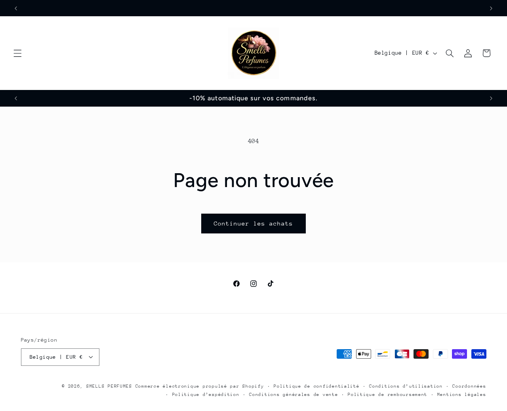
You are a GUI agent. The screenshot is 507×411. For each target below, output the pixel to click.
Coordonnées (469, 385)
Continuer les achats (254, 223)
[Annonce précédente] (16, 8)
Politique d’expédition (206, 394)
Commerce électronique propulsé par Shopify (199, 385)
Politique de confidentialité (317, 385)
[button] (17, 53)
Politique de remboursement (387, 394)
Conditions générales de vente (293, 394)
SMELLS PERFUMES (109, 385)
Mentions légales (461, 394)
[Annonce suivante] (491, 8)
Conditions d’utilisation (406, 385)
